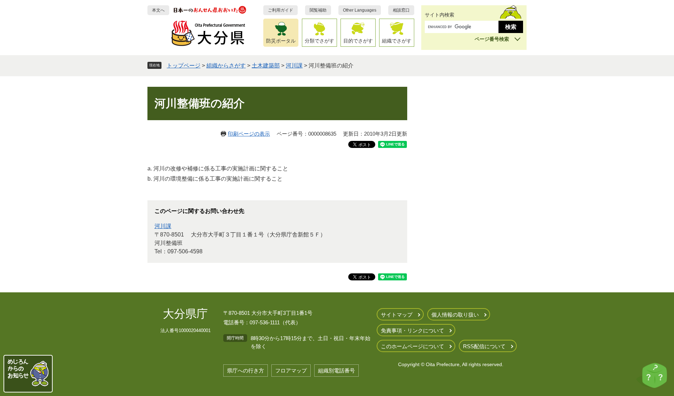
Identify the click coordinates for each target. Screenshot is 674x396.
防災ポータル (281, 41)
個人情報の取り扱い (455, 315)
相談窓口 (401, 10)
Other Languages (359, 10)
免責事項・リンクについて (412, 330)
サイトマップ (396, 315)
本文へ (158, 10)
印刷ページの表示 (249, 134)
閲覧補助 (318, 10)
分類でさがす (319, 41)
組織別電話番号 (336, 371)
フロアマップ (291, 371)
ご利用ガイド (280, 10)
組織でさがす (396, 41)
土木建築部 (266, 66)
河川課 (294, 66)
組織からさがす (226, 66)
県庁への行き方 (245, 371)
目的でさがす (358, 41)
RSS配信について (484, 346)
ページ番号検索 (492, 39)
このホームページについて (412, 346)
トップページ (183, 66)
